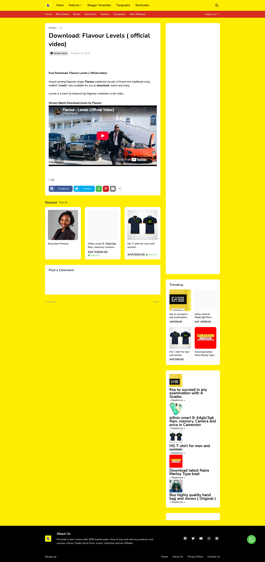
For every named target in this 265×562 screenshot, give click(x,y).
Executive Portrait (58, 243)
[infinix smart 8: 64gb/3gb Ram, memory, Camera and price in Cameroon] (103, 225)
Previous (52, 301)
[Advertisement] (192, 148)
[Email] (113, 189)
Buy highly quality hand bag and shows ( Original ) (192, 496)
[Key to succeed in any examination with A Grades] (180, 300)
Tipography (123, 5)
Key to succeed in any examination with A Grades (178, 316)
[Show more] (120, 189)
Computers (119, 14)
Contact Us (213, 556)
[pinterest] (217, 538)
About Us (177, 556)
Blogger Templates (99, 5)
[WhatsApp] (99, 189)
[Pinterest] (106, 189)
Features (74, 5)
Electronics (90, 14)
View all (63, 202)
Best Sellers (62, 14)
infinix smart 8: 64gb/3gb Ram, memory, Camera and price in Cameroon (102, 245)
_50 (60, 28)
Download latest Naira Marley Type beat (204, 354)
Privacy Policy (195, 556)
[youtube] (201, 538)
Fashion (104, 14)
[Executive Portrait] (63, 225)
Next (155, 301)
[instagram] (209, 538)
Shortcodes (142, 5)
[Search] (217, 5)
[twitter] (193, 538)
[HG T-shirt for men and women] (142, 225)
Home (60, 5)
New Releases (137, 14)
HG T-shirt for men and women (140, 245)
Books (76, 14)
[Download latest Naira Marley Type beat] (205, 338)
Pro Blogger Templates (72, 556)
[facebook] (185, 538)
